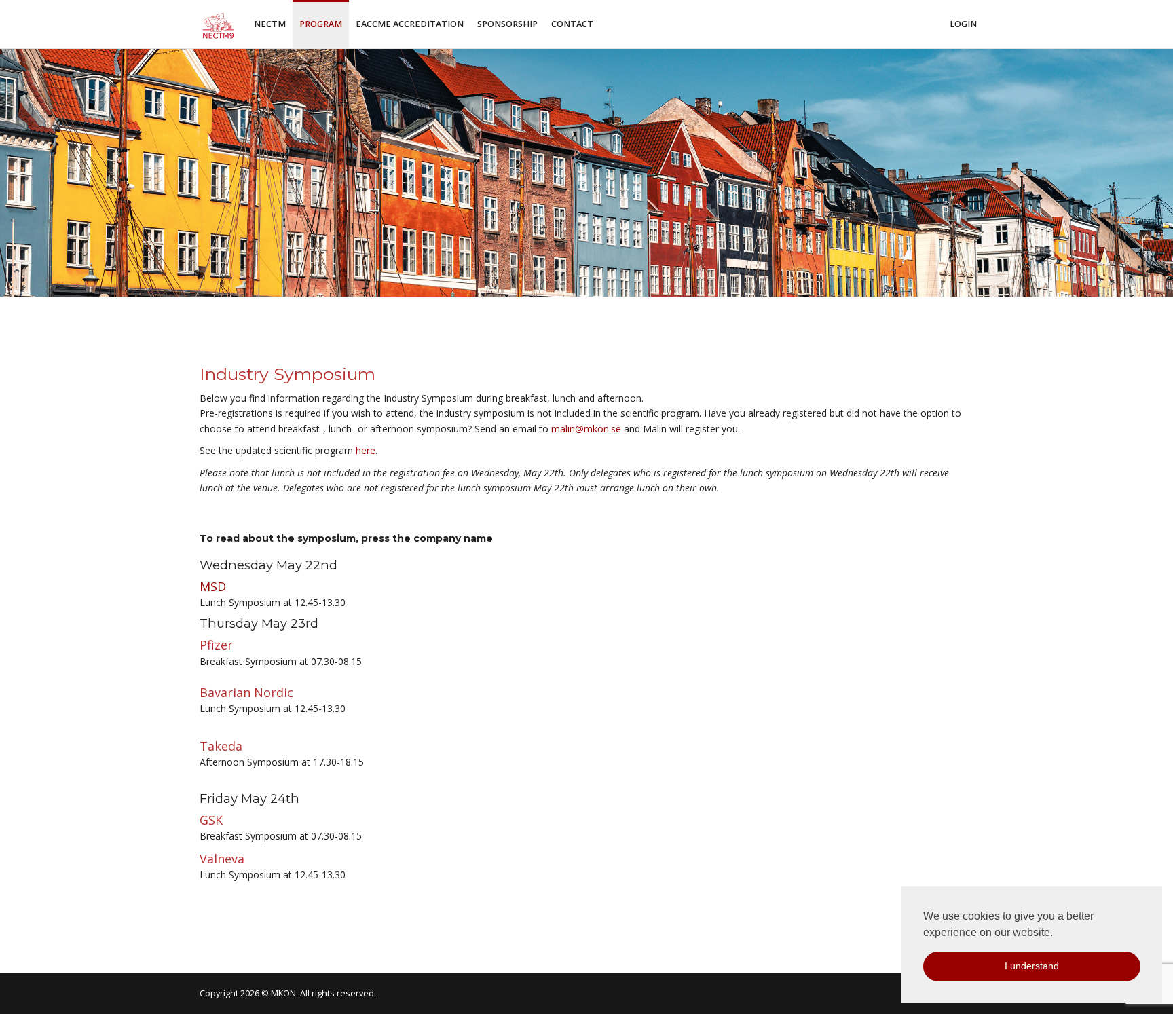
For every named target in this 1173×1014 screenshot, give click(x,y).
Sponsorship (507, 24)
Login (963, 24)
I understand (1032, 965)
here (365, 450)
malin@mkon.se (586, 428)
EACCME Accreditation (410, 24)
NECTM (270, 24)
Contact (572, 24)
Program (320, 24)
